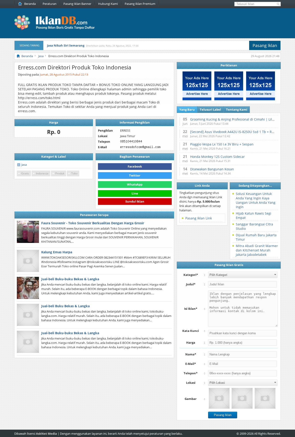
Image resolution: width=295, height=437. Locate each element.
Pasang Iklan (265, 45)
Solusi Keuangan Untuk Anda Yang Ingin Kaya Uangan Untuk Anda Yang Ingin (255, 200)
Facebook (135, 166)
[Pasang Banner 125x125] (196, 99)
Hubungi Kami (108, 4)
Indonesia (42, 173)
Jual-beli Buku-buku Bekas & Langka (70, 279)
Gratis (25, 173)
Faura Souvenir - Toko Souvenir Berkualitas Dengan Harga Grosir (92, 223)
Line (135, 193)
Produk (59, 173)
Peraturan (49, 4)
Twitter (134, 175)
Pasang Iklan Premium (140, 4)
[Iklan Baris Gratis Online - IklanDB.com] (57, 29)
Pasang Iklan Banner (77, 4)
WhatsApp (134, 184)
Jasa (24, 164)
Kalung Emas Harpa (56, 252)
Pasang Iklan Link (198, 218)
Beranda (30, 4)
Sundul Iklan (134, 202)
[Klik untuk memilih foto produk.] (219, 398)
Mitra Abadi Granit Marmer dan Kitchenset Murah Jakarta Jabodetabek (257, 250)
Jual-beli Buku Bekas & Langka (65, 306)
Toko (74, 173)
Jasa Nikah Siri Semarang (65, 45)
